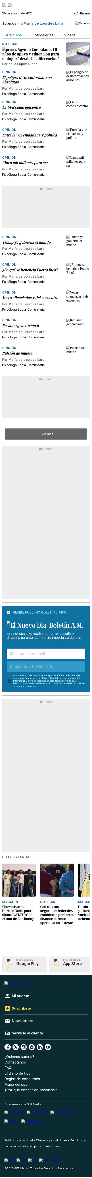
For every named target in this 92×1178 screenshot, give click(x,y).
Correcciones (51, 1146)
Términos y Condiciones (25, 678)
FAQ (8, 1068)
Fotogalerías (16, 857)
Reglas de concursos (22, 1079)
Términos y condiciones (51, 1140)
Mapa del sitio (16, 1084)
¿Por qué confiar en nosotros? (30, 1090)
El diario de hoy (17, 1073)
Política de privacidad (18, 1140)
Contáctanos (15, 1062)
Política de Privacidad (68, 675)
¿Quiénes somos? (19, 1057)
